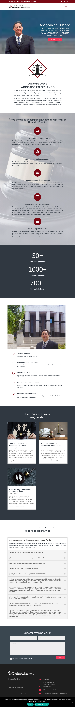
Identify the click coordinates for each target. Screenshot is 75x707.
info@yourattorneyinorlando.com (52, 690)
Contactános (55, 39)
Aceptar (30, 704)
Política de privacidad (41, 704)
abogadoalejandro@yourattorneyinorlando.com (55, 693)
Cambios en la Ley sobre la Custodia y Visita (20, 490)
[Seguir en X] (21, 693)
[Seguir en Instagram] (25, 693)
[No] (73, 702)
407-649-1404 (47, 686)
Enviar (61, 657)
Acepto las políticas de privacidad (21, 658)
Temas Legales (13, 447)
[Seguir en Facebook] (18, 693)
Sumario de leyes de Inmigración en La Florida (51, 444)
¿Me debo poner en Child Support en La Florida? (19, 444)
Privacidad (11, 681)
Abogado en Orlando (55, 25)
